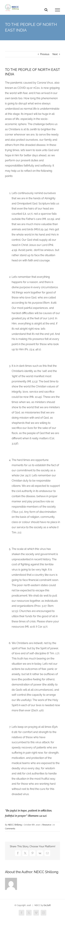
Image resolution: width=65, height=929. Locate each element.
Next (55, 54)
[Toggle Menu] (57, 9)
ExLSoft (47, 905)
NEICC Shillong (15, 825)
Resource (46, 825)
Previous (44, 54)
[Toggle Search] (46, 9)
